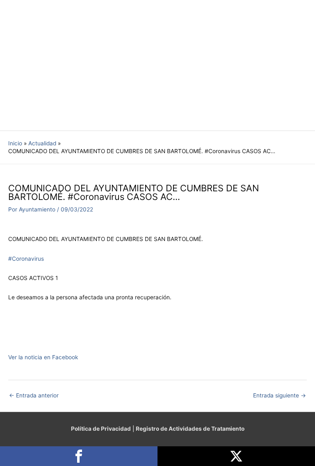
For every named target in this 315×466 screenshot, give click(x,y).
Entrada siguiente (279, 395)
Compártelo (79, 456)
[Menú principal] (298, 65)
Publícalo (236, 456)
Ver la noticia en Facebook (43, 357)
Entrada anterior (34, 395)
